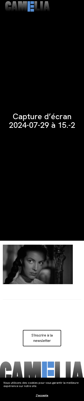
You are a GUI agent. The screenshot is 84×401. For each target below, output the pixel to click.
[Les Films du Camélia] (27, 6)
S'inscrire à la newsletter (42, 338)
